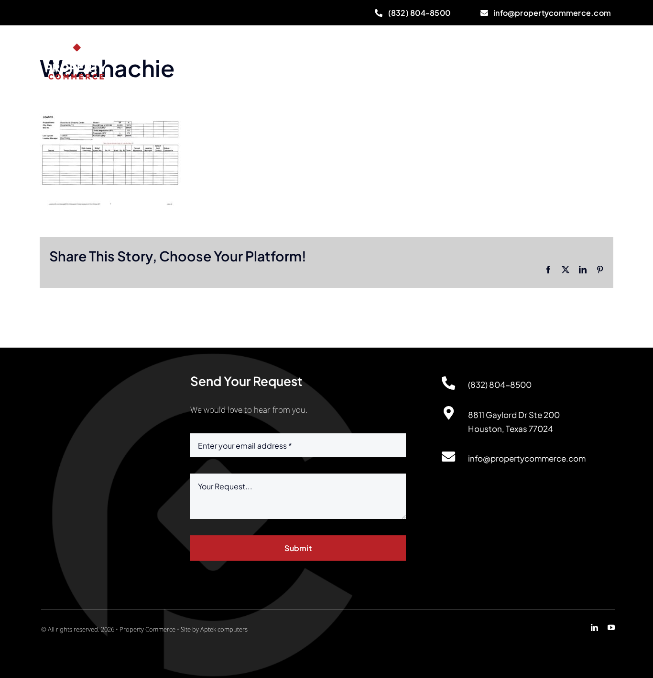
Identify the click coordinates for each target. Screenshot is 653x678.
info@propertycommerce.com (527, 458)
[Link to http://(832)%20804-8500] (448, 383)
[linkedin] (594, 627)
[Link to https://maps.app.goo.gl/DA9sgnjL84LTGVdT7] (448, 413)
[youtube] (611, 627)
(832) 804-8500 (500, 384)
